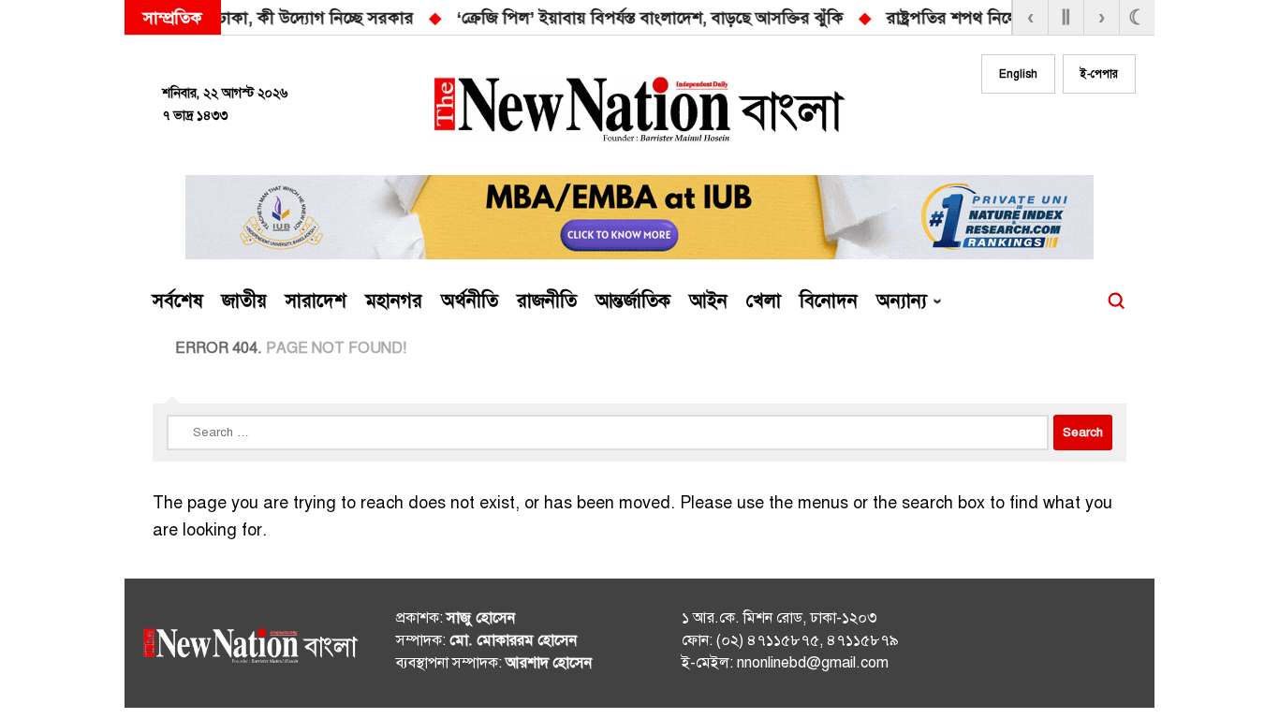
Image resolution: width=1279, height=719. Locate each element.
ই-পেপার (1099, 74)
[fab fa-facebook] (1006, 128)
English (1018, 74)
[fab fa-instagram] (1044, 128)
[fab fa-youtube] (1081, 128)
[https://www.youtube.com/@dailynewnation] (1088, 647)
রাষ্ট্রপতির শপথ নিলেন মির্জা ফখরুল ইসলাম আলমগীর (702, 17)
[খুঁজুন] (1116, 301)
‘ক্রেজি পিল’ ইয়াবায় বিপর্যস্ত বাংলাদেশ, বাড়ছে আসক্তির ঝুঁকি (293, 17)
